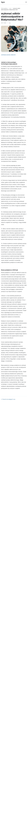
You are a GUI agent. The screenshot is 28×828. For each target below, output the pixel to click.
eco (10, 8)
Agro (3, 2)
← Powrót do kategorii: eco (8, 399)
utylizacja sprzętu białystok (8, 54)
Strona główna (4, 8)
